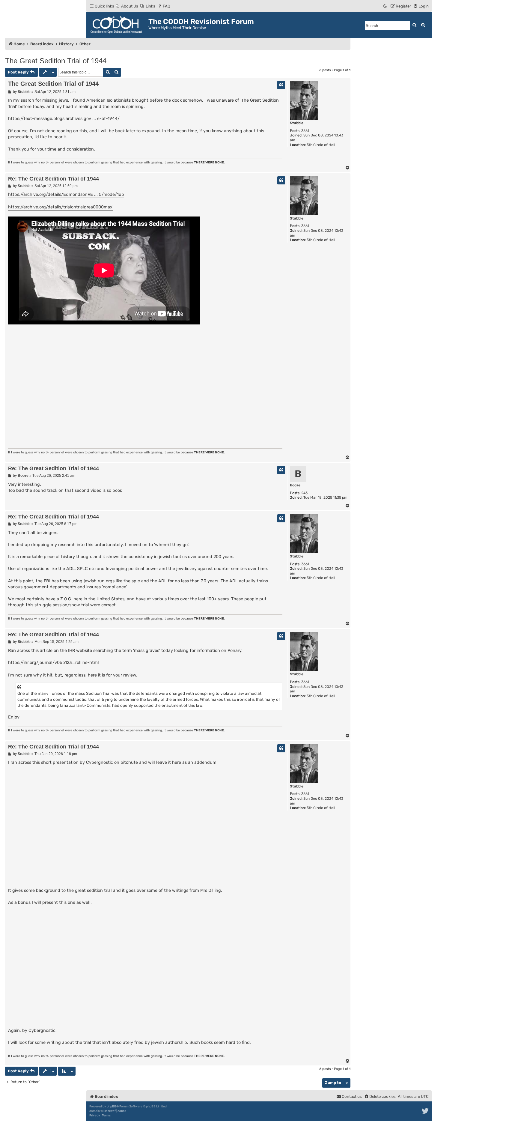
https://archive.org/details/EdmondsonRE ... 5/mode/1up (66, 194)
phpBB (111, 1106)
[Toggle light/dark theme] (385, 6)
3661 (305, 131)
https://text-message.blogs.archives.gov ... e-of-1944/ (64, 118)
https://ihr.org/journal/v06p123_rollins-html (53, 662)
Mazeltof (109, 1111)
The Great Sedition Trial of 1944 (55, 61)
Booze (295, 485)
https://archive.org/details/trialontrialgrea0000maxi (60, 207)
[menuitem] (127, 6)
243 (304, 493)
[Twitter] (425, 1111)
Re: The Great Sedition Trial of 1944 (53, 179)
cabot (122, 1111)
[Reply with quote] (281, 85)
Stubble (296, 123)
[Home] (118, 24)
